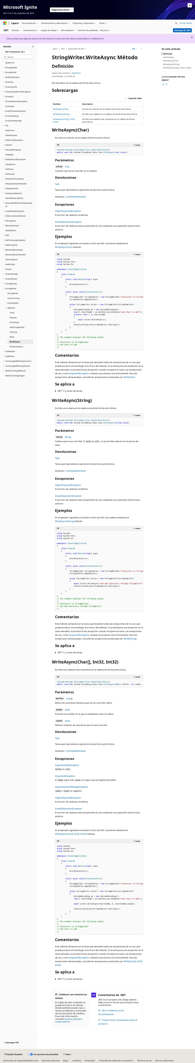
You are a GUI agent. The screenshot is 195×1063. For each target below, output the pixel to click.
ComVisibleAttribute (76, 196)
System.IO (76, 73)
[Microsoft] (5, 23)
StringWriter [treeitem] (12, 293)
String (68, 437)
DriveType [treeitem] (9, 106)
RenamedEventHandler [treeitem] (15, 254)
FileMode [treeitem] (9, 154)
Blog (65, 1060)
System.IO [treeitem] (9, 62)
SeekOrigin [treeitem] (10, 264)
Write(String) (130, 638)
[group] (99, 303)
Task (57, 184)
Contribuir (76, 1060)
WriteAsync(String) (61, 114)
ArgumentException (79, 373)
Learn (54, 48)
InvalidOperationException (68, 221)
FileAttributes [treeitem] (11, 135)
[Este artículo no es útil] (166, 84)
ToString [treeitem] (13, 332)
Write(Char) (129, 377)
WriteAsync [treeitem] (15, 341)
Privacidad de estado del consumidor (115, 1060)
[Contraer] (33, 46)
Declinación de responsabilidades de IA (20, 1060)
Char (67, 166)
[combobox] (18, 52)
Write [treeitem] (12, 337)
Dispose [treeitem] (13, 317)
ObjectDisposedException (68, 211)
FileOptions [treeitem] (10, 164)
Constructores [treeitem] (13, 298)
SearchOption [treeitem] (11, 259)
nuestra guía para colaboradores (68, 1020)
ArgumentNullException (67, 765)
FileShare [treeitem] (9, 169)
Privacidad (89, 1060)
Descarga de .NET (182, 30)
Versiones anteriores (51, 1060)
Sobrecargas (168, 57)
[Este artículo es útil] (163, 84)
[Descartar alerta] (190, 5)
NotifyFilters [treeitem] (10, 230)
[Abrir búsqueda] (176, 23)
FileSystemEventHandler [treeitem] (16, 183)
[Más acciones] (140, 49)
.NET (63, 48)
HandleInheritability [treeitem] (14, 198)
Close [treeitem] (12, 312)
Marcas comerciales (164, 1060)
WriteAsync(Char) (60, 109)
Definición (167, 53)
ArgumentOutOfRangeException (71, 786)
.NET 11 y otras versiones (69, 390)
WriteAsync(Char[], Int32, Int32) (70, 833)
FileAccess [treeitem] (9, 130)
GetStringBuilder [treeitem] (17, 327)
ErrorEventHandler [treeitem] (13, 120)
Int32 (67, 709)
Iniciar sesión (186, 23)
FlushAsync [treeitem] (15, 322)
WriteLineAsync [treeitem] (16, 346)
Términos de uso (144, 1060)
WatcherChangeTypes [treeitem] (15, 375)
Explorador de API (76, 48)
